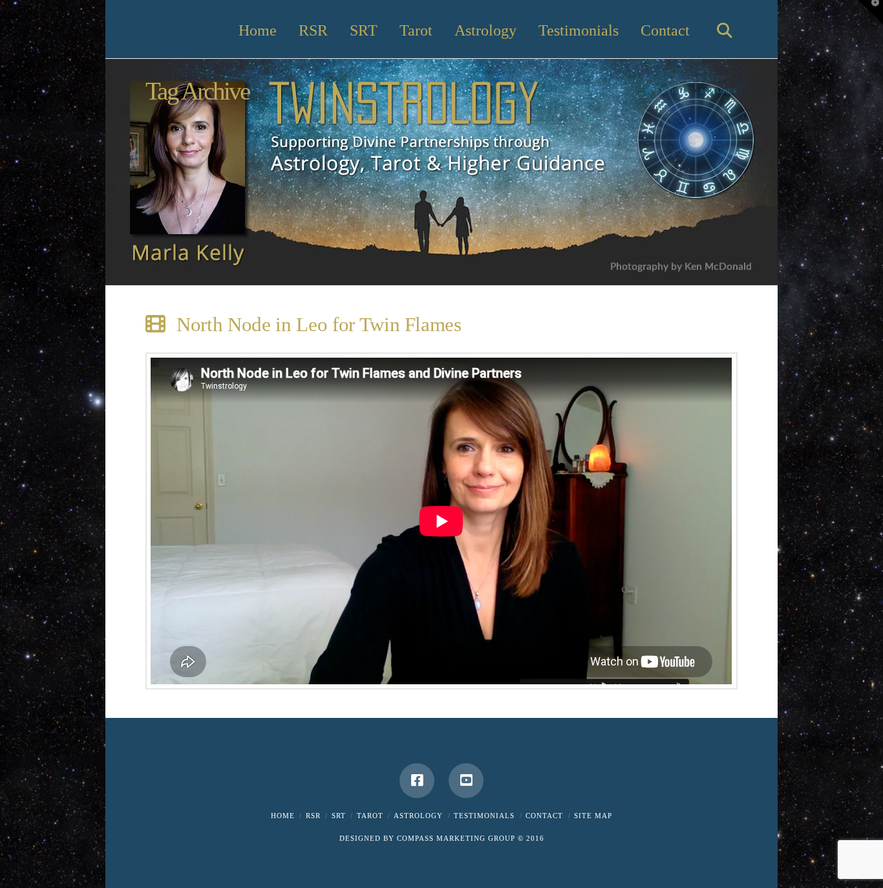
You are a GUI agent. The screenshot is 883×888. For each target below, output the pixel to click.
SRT (339, 815)
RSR (313, 815)
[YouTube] (466, 780)
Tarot (370, 815)
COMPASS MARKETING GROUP (456, 838)
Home (283, 815)
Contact (544, 815)
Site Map (593, 815)
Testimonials (484, 815)
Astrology (418, 815)
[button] (870, 12)
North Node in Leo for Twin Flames (319, 325)
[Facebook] (416, 780)
